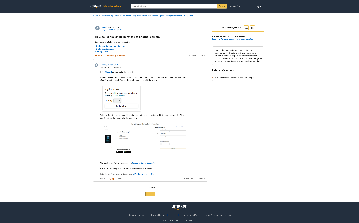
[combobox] (179, 6)
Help (173, 215)
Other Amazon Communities (218, 215)
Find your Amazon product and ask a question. (233, 39)
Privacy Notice (157, 215)
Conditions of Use (136, 215)
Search (222, 6)
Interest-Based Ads (190, 215)
